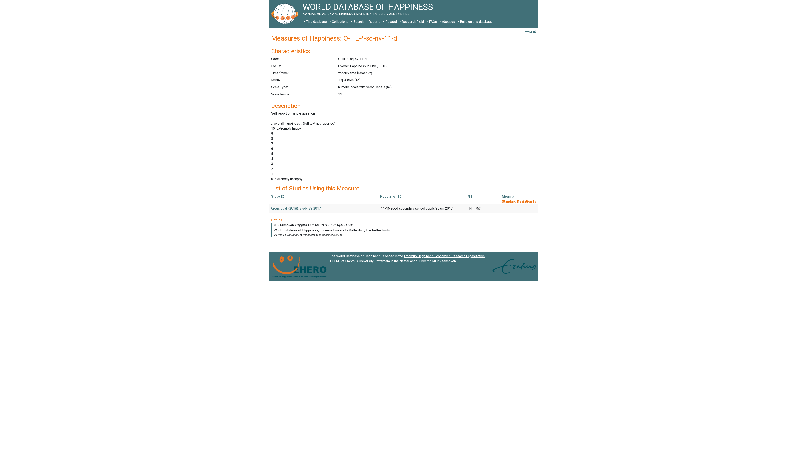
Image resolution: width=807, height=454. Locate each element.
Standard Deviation (517, 201)
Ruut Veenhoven (444, 261)
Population (389, 196)
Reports (374, 22)
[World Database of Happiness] (286, 14)
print (532, 31)
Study (276, 196)
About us (448, 22)
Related (391, 22)
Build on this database (476, 22)
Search (358, 22)
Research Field (413, 22)
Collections (340, 22)
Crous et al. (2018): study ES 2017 (296, 208)
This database (316, 22)
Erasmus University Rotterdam (367, 261)
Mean (507, 196)
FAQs (433, 22)
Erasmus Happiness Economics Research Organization (444, 256)
